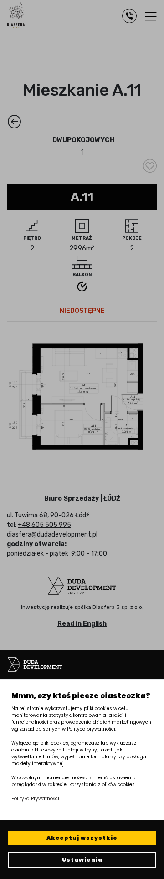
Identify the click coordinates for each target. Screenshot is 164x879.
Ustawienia (82, 860)
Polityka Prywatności (35, 798)
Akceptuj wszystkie (82, 838)
